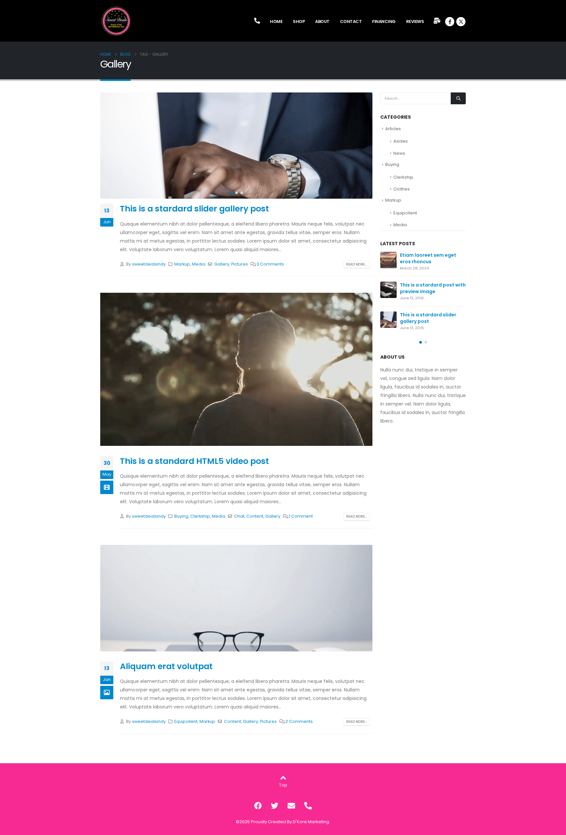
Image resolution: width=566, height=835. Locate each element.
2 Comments (299, 721)
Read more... (356, 264)
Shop (299, 21)
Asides (400, 141)
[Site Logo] (116, 21)
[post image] (236, 145)
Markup (182, 264)
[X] (460, 21)
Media (198, 264)
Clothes (401, 189)
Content (254, 516)
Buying (181, 516)
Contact (351, 21)
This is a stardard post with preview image (433, 288)
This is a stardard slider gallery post (194, 208)
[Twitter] (274, 805)
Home (276, 21)
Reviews (415, 21)
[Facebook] (449, 21)
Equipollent (186, 721)
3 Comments (270, 264)
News (399, 153)
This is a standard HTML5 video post (194, 461)
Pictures (239, 264)
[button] (102, 145)
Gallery (221, 264)
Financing (384, 21)
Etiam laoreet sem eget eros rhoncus (428, 258)
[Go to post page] (388, 260)
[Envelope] (291, 805)
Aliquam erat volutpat (166, 666)
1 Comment (301, 516)
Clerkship (200, 516)
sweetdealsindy (149, 264)
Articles (393, 129)
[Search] (458, 98)
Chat (239, 516)
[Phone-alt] (308, 805)
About (322, 21)
